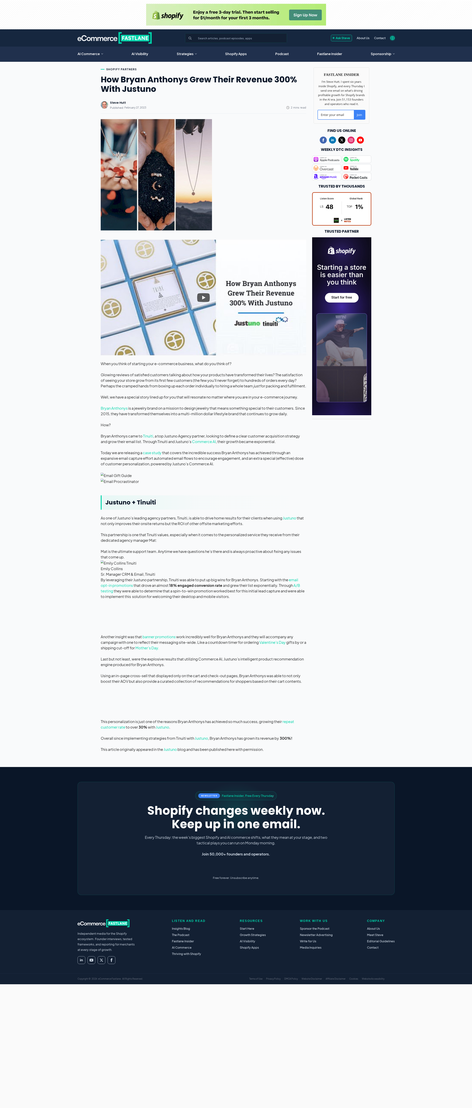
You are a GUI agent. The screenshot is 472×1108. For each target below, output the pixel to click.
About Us (363, 38)
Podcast (282, 54)
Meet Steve (375, 935)
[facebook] (323, 140)
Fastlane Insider (329, 54)
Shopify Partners (121, 69)
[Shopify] (236, 15)
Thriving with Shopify (186, 954)
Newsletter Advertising (316, 935)
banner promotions (159, 636)
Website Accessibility (373, 978)
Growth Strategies (253, 935)
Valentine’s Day (272, 642)
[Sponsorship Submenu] (394, 53)
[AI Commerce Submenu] (103, 53)
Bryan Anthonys (114, 408)
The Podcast (180, 935)
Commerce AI (204, 441)
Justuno (289, 518)
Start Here (247, 928)
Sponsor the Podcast (314, 928)
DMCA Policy (291, 978)
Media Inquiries (310, 947)
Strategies (185, 54)
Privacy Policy (273, 978)
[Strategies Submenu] (196, 53)
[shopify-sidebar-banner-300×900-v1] (341, 325)
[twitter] (341, 140)
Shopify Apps (236, 54)
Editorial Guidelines (381, 941)
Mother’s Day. (147, 647)
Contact (380, 38)
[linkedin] (332, 140)
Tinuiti (148, 436)
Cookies (353, 978)
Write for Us (308, 941)
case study (152, 452)
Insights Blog (181, 928)
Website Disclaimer (312, 978)
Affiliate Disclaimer (336, 978)
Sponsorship (381, 54)
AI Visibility (139, 54)
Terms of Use (255, 978)
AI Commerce (89, 54)
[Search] (190, 38)
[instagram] (351, 140)
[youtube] (360, 140)
